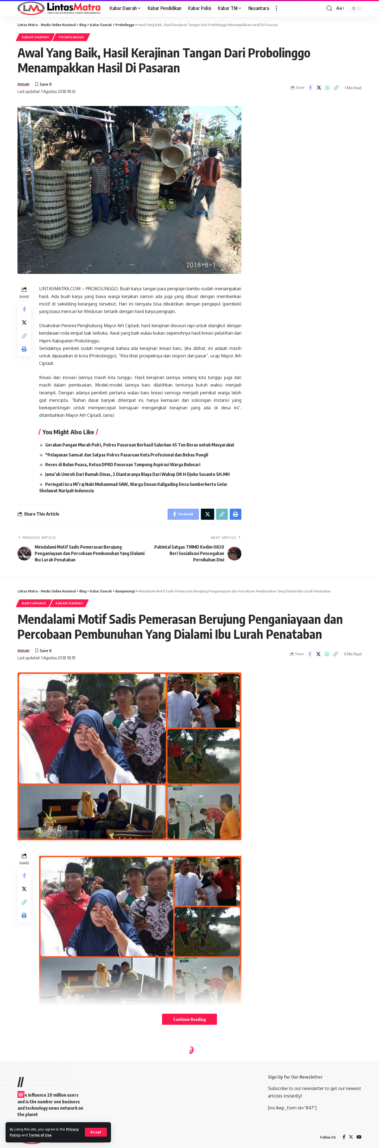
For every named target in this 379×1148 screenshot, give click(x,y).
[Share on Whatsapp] (327, 87)
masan (23, 83)
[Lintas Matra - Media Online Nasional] (59, 8)
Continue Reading (189, 1019)
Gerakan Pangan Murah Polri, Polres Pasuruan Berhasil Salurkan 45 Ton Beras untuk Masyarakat (139, 445)
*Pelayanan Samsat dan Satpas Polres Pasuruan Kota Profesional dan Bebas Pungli (126, 455)
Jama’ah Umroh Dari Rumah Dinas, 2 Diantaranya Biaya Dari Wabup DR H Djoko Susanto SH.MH (137, 474)
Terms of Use (40, 1135)
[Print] (24, 349)
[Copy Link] (336, 87)
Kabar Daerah (35, 37)
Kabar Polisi (70, 1062)
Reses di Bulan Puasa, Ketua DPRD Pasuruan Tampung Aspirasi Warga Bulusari (122, 464)
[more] (276, 8)
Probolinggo (71, 37)
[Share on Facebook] (310, 87)
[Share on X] (319, 87)
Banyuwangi (34, 603)
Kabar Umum (104, 1062)
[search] (329, 8)
